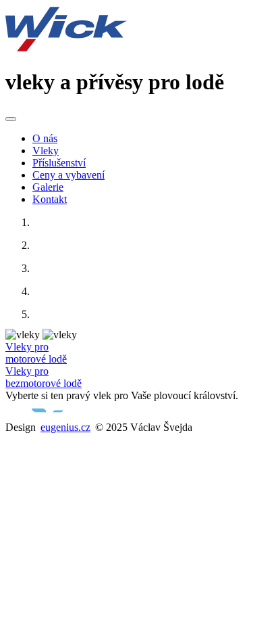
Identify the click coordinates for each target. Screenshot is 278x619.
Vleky (45, 150)
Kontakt (49, 199)
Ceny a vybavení (68, 175)
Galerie (47, 187)
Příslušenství (59, 162)
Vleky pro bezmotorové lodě (43, 377)
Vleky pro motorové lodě (36, 353)
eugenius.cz (65, 427)
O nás (44, 138)
